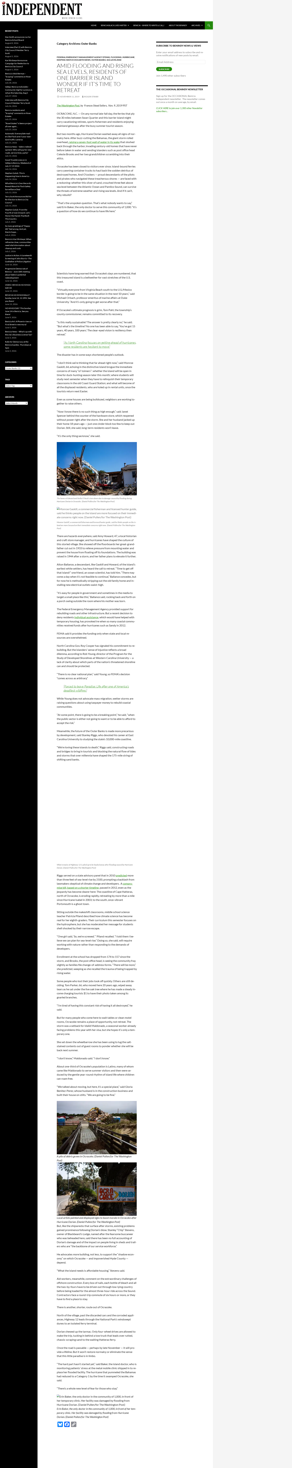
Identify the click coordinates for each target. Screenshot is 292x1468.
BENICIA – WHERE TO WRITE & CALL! (148, 25)
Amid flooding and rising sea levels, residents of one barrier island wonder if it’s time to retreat (95, 77)
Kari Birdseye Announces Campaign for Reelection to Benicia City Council (17, 63)
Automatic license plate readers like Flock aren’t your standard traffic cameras (18, 136)
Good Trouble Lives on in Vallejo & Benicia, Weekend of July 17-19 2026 (18, 163)
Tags (7, 379)
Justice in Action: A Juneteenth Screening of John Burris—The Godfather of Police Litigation (18, 258)
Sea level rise (114, 60)
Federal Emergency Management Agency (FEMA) (83, 57)
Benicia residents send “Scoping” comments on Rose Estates (18, 113)
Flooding (116, 57)
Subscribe (164, 69)
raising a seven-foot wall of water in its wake (94, 142)
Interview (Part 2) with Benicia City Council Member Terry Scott (18, 50)
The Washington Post (68, 105)
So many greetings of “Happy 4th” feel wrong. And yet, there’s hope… (17, 229)
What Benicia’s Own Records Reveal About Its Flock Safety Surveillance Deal (18, 186)
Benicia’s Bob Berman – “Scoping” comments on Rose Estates (18, 76)
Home (93, 25)
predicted (121, 875)
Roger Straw (91, 96)
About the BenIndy (178, 25)
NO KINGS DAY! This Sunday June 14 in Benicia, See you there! (18, 311)
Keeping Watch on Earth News (74, 60)
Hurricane (129, 57)
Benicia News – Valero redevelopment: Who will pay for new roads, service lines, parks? (18, 149)
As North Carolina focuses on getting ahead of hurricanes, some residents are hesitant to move (100, 344)
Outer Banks (98, 60)
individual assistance (86, 617)
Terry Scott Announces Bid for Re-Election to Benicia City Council (18, 199)
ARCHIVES (195, 25)
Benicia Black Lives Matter (114, 25)
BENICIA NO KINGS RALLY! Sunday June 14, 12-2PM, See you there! (18, 298)
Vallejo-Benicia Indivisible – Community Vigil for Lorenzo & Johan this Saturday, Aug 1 (18, 89)
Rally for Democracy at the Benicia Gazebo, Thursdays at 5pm (18, 344)
